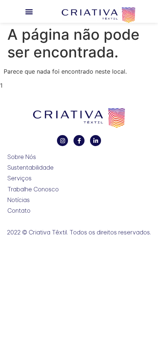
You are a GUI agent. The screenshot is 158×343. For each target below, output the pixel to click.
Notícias (18, 200)
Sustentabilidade (30, 167)
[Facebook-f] (79, 140)
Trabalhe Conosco (33, 189)
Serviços (19, 178)
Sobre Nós (21, 156)
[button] (29, 12)
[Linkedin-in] (95, 140)
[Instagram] (62, 140)
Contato (18, 210)
